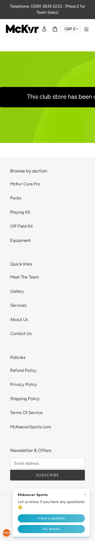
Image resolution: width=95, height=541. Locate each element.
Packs (15, 197)
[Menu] (86, 29)
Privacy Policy (23, 384)
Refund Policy (23, 370)
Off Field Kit (21, 226)
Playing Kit (20, 212)
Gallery (17, 291)
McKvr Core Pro (25, 183)
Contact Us (21, 333)
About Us (19, 319)
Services (18, 305)
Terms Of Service (26, 412)
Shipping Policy (25, 398)
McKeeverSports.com (30, 426)
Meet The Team (24, 277)
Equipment (20, 240)
